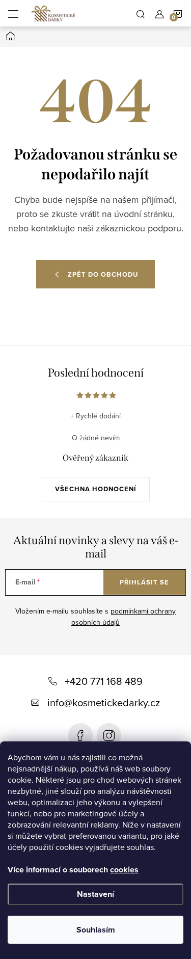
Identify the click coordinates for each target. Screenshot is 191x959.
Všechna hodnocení (96, 489)
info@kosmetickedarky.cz (103, 702)
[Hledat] (140, 13)
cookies (124, 869)
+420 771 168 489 (104, 681)
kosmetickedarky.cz (109, 735)
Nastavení (95, 894)
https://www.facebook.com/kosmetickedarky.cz (80, 735)
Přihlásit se (144, 582)
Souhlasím (95, 930)
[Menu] (13, 13)
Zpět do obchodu (103, 274)
